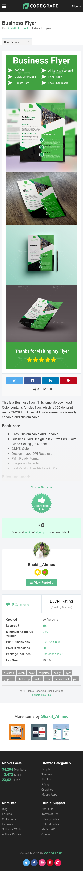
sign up (40, 532)
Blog (5, 809)
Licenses (7, 824)
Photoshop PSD (53, 654)
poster (37, 679)
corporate (44, 673)
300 (45, 648)
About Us (47, 809)
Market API (49, 829)
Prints (36, 28)
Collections (9, 819)
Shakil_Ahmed (17, 28)
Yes (45, 625)
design (57, 673)
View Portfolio (43, 582)
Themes (47, 774)
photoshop (24, 679)
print (48, 679)
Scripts (46, 769)
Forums (7, 814)
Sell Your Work (11, 829)
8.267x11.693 (51, 642)
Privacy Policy (50, 819)
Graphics (47, 789)
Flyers (47, 28)
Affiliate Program (12, 834)
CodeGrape (53, 853)
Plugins (46, 779)
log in (28, 532)
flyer (68, 673)
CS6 (45, 632)
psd (75, 679)
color (31, 673)
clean (21, 673)
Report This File (41, 695)
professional (62, 679)
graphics (8, 679)
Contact (46, 834)
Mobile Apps (49, 794)
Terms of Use (50, 814)
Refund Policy (50, 824)
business (9, 673)
